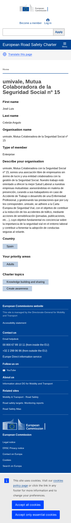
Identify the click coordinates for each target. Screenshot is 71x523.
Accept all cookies (27, 504)
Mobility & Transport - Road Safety (20, 397)
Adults (10, 264)
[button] (5, 54)
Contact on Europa (12, 454)
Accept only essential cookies (35, 514)
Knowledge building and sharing (26, 282)
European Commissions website (23, 306)
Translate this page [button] (20, 54)
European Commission (17, 434)
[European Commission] (35, 8)
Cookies (7, 460)
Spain (10, 246)
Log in (48, 23)
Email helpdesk (10, 339)
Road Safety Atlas (12, 409)
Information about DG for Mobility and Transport (28, 383)
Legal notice (9, 442)
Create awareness (17, 288)
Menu (64, 46)
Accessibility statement (14, 323)
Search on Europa (12, 466)
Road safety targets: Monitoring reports (23, 403)
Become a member (30, 23)
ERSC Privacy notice (13, 448)
